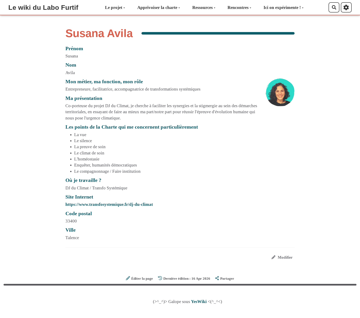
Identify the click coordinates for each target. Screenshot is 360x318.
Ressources (202, 7)
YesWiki (199, 301)
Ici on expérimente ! (282, 7)
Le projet (113, 7)
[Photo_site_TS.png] (278, 94)
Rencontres (238, 7)
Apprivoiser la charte (157, 7)
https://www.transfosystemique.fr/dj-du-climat (109, 204)
